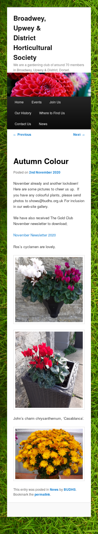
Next (79, 134)
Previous (22, 134)
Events (37, 102)
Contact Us (23, 123)
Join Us (55, 102)
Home (19, 102)
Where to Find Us (52, 112)
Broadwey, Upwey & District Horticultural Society (32, 37)
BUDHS (70, 489)
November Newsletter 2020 (34, 234)
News (43, 123)
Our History (23, 112)
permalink (42, 494)
